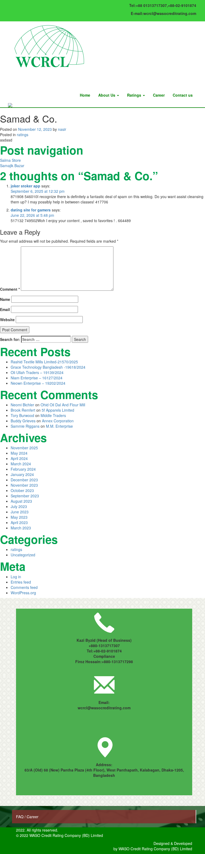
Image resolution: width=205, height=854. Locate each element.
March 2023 (21, 527)
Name (5, 299)
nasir (62, 129)
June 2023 (20, 511)
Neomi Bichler (22, 404)
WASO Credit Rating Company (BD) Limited (155, 848)
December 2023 (24, 479)
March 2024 (21, 463)
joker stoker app (25, 185)
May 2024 (19, 453)
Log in (16, 576)
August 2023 (21, 501)
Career (159, 95)
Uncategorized (23, 554)
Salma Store (10, 160)
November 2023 (24, 485)
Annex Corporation (58, 420)
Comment (10, 289)
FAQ (20, 816)
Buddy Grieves (23, 420)
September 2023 (25, 495)
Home (85, 95)
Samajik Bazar (12, 165)
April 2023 (19, 522)
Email (5, 309)
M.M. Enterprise (59, 426)
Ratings (134, 95)
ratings (22, 134)
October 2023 (22, 490)
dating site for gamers (31, 209)
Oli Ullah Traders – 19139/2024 (37, 372)
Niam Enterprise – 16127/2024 (36, 377)
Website (7, 319)
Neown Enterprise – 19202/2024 (38, 383)
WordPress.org (23, 592)
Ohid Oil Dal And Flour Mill (63, 404)
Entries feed (21, 582)
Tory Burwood (22, 415)
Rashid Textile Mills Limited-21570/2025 (44, 361)
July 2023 (19, 506)
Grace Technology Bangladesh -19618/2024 (48, 367)
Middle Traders (53, 415)
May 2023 (19, 517)
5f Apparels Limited (58, 410)
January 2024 (22, 474)
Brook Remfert (23, 410)
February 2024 (23, 469)
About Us (107, 95)
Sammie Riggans (25, 426)
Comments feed (24, 587)
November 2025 (24, 447)
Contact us (183, 95)
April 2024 (19, 458)
